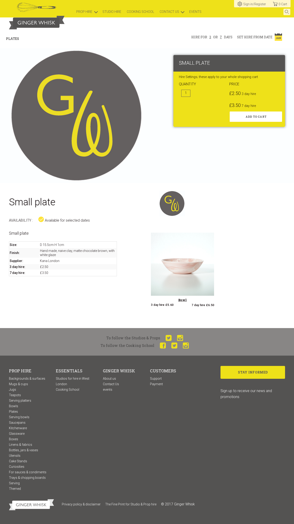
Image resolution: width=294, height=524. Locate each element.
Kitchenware (18, 428)
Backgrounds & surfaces (27, 378)
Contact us (169, 12)
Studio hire (111, 12)
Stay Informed (253, 372)
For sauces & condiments (27, 472)
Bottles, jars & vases (23, 450)
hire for (199, 37)
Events (195, 12)
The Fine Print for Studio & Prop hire (130, 504)
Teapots (15, 395)
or (215, 37)
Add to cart (256, 116)
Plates (13, 411)
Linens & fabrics (20, 444)
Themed (15, 489)
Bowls (13, 406)
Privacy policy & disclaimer (81, 504)
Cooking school (140, 12)
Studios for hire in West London (72, 381)
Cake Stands (18, 461)
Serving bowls (19, 417)
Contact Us (111, 384)
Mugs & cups (18, 384)
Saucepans (17, 422)
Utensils (14, 455)
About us (109, 378)
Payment (156, 384)
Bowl (182, 300)
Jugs (12, 389)
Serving (14, 483)
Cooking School (67, 389)
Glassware (17, 433)
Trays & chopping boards (27, 477)
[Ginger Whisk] (37, 16)
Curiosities (16, 466)
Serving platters (20, 400)
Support (156, 378)
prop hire (84, 12)
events (107, 389)
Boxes (13, 439)
